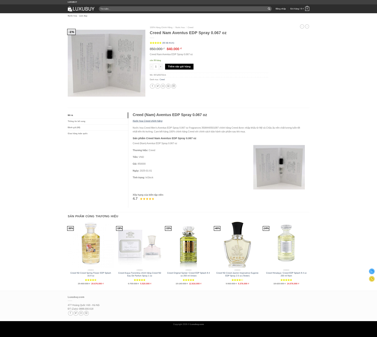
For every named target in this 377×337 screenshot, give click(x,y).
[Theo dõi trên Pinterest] (86, 313)
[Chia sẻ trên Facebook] (152, 86)
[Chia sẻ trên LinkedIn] (173, 86)
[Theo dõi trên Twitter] (75, 313)
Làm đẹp (83, 16)
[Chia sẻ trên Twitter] (157, 86)
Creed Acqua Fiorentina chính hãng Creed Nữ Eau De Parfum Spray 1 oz (139, 274)
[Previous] (68, 255)
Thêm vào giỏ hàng (179, 66)
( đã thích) (168, 43)
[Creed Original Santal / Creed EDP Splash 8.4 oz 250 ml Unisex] (188, 245)
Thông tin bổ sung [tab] (76, 121)
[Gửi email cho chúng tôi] (81, 313)
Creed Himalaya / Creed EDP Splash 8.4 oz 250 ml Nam (286, 274)
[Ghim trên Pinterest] (168, 86)
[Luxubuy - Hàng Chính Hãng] (81, 9)
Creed (190, 27)
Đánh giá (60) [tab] (74, 127)
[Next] (309, 255)
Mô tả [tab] (70, 115)
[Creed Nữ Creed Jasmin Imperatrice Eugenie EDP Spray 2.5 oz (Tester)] (237, 245)
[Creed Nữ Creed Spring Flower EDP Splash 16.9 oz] (91, 245)
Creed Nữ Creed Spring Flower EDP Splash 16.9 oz (90, 274)
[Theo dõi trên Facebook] (70, 313)
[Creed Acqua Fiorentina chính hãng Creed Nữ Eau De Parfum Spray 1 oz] (140, 245)
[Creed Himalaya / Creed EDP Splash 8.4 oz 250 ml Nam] (286, 245)
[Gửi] (269, 8)
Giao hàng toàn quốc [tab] (78, 133)
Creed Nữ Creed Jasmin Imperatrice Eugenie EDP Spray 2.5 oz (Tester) (237, 274)
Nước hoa (72, 16)
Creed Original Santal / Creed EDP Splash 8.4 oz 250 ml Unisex (188, 274)
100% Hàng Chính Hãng (161, 27)
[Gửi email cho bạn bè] (163, 86)
